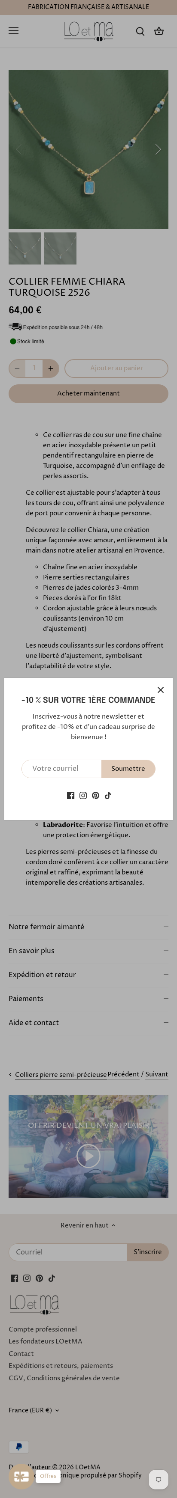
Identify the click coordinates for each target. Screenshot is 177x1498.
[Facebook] (70, 795)
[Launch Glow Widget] (21, 1476)
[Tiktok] (108, 795)
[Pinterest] (95, 795)
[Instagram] (83, 795)
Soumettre (128, 768)
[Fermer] (160, 690)
